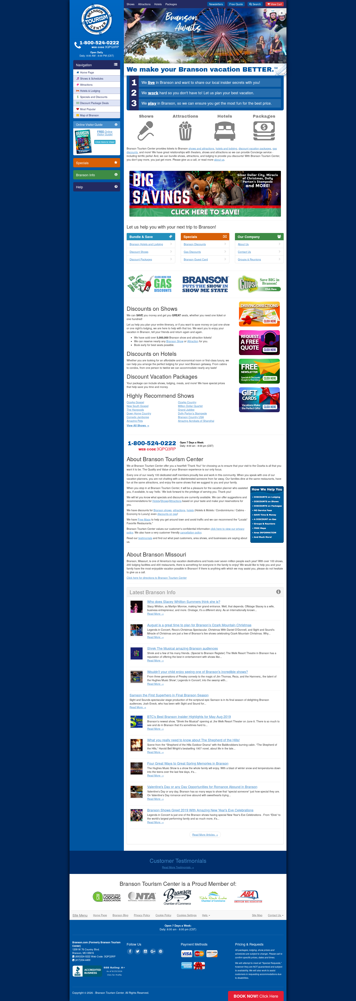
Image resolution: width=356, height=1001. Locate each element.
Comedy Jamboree (138, 417)
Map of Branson (89, 115)
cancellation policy (190, 532)
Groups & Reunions (249, 259)
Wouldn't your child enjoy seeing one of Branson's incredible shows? (197, 671)
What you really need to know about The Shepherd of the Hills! (193, 739)
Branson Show (174, 341)
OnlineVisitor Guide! (105, 133)
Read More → (155, 614)
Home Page (87, 72)
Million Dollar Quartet (190, 406)
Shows (130, 4)
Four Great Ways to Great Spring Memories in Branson (187, 763)
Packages (171, 4)
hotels (190, 510)
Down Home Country (139, 413)
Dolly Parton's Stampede (192, 413)
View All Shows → (138, 425)
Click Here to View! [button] (104, 141)
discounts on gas (167, 514)
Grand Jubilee (186, 409)
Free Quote (236, 4)
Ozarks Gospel (135, 402)
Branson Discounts (195, 244)
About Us (243, 244)
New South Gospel (138, 406)
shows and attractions (201, 148)
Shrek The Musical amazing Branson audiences (182, 648)
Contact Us (244, 252)
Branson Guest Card (196, 259)
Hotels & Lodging (90, 91)
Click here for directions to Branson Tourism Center (157, 578)
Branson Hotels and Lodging (146, 244)
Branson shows (163, 510)
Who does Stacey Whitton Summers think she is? (183, 601)
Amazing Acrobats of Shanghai (196, 421)
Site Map (257, 915)
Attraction (192, 341)
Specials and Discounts (93, 97)
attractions (179, 510)
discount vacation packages (255, 148)
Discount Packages (141, 259)
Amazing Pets (135, 421)
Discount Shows (139, 252)
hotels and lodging (226, 148)
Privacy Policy (142, 915)
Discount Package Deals (94, 103)
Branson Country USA (191, 417)
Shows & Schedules (91, 78)
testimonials (145, 538)
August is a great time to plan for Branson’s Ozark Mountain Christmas (199, 624)
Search (257, 4)
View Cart (276, 4)
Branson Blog (120, 915)
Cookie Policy (163, 915)
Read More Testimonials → (178, 867)
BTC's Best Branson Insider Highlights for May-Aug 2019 (189, 716)
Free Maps (144, 519)
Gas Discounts (192, 252)
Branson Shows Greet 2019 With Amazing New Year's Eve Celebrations (200, 810)
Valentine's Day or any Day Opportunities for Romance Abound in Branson (202, 786)
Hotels (158, 4)
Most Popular (88, 109)
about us (219, 159)
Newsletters (216, 4)
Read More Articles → (205, 834)
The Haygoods (135, 409)
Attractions (86, 84)
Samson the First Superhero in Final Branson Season (169, 695)
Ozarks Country (187, 402)
